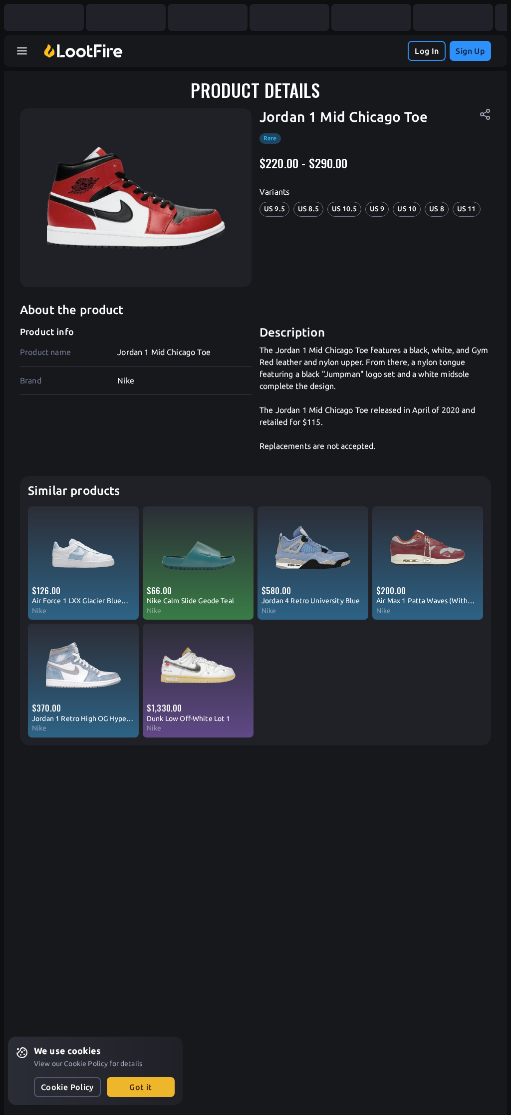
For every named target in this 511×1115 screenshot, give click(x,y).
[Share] (485, 114)
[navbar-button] (22, 51)
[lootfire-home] (83, 51)
